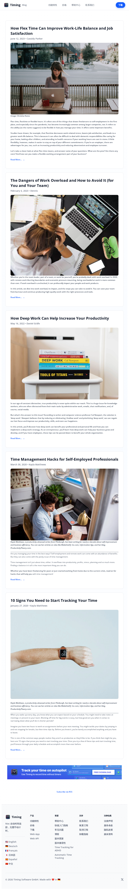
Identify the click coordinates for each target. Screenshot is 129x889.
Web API (34, 838)
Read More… (16, 159)
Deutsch (11, 846)
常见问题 (59, 829)
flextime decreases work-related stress (63, 133)
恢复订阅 (83, 825)
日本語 (10, 854)
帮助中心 (76, 4)
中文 (9, 863)
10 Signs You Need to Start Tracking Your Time (54, 600)
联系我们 (89, 4)
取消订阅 (83, 829)
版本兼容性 (60, 842)
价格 (64, 4)
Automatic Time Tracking (63, 856)
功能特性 (52, 4)
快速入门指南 (61, 825)
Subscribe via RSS (64, 791)
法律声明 (108, 820)
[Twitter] (122, 879)
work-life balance (25, 136)
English (10, 841)
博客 (57, 834)
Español (11, 859)
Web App (35, 834)
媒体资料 (108, 834)
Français (11, 850)
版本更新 (59, 838)
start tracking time (107, 741)
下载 (120, 4)
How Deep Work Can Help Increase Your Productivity (60, 318)
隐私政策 (108, 829)
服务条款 (108, 825)
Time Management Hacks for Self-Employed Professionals (64, 459)
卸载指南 (83, 834)
